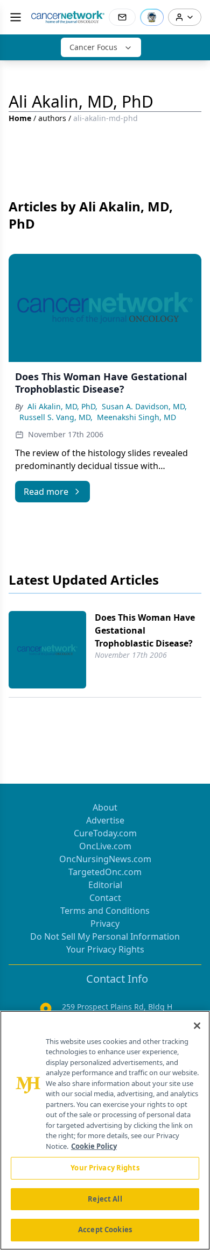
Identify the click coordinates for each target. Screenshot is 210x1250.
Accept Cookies (105, 1229)
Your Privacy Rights (105, 949)
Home (20, 118)
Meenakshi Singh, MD (136, 417)
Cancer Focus (93, 47)
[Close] (197, 1026)
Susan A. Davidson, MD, (144, 406)
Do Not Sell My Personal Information (105, 936)
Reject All (105, 1199)
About (105, 807)
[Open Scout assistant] (152, 17)
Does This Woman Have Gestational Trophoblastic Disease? (145, 630)
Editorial (105, 885)
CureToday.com (105, 833)
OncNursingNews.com (105, 859)
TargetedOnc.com (105, 872)
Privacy (105, 923)
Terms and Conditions (105, 911)
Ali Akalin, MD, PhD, (62, 406)
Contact (105, 898)
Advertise (105, 820)
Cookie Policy (94, 1146)
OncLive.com (105, 846)
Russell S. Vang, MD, (56, 417)
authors (52, 118)
